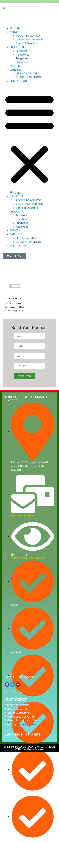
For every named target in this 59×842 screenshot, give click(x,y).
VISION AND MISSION (29, 39)
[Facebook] (7, 684)
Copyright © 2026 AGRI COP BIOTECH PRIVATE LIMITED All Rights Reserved (29, 748)
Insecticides (22, 54)
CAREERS (15, 69)
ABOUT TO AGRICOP (28, 35)
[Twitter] (12, 684)
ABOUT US (16, 32)
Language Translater (23, 734)
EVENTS (14, 65)
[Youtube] (18, 684)
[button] (29, 138)
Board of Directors (27, 43)
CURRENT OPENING (28, 77)
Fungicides (22, 58)
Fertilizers (21, 50)
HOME (16, 28)
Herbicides (22, 62)
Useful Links (16, 554)
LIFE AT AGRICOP (26, 73)
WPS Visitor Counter (26, 724)
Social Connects (19, 677)
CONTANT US (18, 81)
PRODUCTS (16, 47)
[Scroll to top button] (54, 829)
